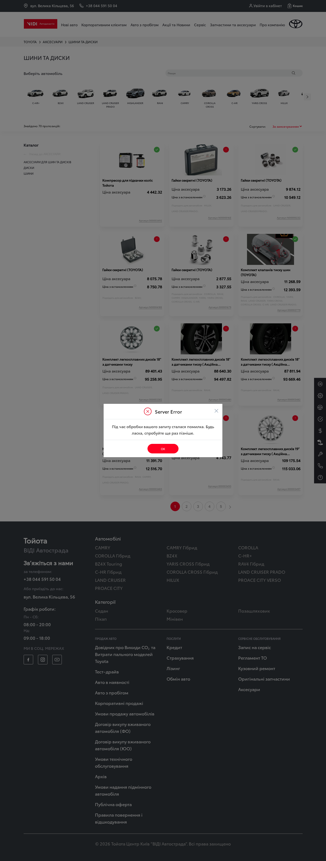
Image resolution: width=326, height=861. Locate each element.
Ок (163, 449)
